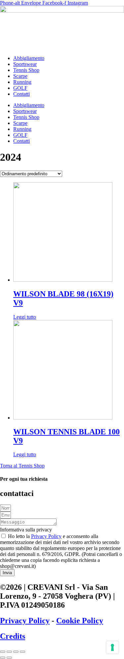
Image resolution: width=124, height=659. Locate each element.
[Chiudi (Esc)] (22, 652)
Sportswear (25, 64)
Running (22, 82)
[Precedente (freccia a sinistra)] (2, 658)
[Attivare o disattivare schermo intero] (9, 652)
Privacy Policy (46, 536)
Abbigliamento (28, 58)
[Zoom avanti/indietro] (2, 652)
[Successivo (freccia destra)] (9, 658)
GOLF (20, 88)
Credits (12, 636)
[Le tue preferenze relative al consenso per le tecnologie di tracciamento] (112, 647)
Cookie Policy (79, 620)
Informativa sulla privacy (26, 529)
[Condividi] (16, 652)
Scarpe (20, 76)
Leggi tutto (24, 317)
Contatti (21, 94)
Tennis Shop (26, 70)
